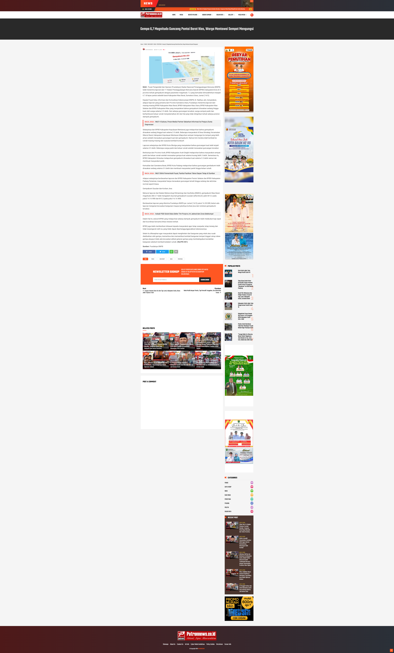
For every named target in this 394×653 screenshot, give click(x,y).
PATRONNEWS (201, 649)
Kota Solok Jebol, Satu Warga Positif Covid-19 (244, 271)
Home (174, 14)
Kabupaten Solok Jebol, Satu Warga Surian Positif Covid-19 (245, 305)
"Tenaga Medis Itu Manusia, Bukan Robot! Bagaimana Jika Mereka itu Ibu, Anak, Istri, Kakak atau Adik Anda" (245, 337)
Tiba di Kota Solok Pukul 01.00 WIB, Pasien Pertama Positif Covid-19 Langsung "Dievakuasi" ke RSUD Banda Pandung (245, 285)
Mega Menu (241, 14)
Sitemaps (165, 644)
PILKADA (227, 503)
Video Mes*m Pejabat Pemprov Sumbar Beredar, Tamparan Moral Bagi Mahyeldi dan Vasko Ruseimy (191, 9)
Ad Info (187, 644)
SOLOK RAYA (228, 511)
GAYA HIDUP (162, 259)
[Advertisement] (182, 311)
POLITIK (227, 507)
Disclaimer (219, 644)
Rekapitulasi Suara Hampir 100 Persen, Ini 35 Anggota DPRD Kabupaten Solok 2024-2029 (245, 316)
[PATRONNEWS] (197, 640)
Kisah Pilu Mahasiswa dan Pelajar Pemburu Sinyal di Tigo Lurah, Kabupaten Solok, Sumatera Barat (245, 296)
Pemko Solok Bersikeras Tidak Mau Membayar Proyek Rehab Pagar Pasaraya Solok (245, 326)
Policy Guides (210, 644)
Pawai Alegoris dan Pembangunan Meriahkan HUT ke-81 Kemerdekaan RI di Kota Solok (207, 365)
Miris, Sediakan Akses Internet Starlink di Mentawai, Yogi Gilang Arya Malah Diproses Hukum (155, 365)
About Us (172, 644)
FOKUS (152, 259)
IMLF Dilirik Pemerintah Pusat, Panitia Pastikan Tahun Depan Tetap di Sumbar (185, 173)
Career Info (227, 644)
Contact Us (180, 644)
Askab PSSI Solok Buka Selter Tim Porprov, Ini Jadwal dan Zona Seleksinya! (184, 214)
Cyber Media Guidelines (198, 644)
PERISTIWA (180, 259)
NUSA (171, 259)
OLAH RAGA (228, 495)
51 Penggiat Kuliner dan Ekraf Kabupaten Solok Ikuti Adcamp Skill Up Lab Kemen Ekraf (181, 365)
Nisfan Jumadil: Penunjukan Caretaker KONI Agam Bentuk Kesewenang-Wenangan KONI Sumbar (249, 9)
